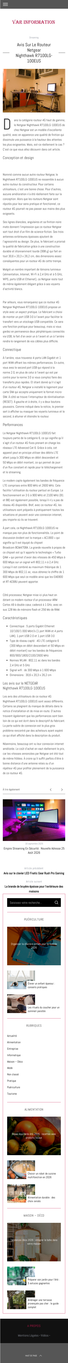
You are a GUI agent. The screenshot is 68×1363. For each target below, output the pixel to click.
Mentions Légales (28, 1335)
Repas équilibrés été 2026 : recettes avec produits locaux (34, 1135)
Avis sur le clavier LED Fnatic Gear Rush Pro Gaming (34, 870)
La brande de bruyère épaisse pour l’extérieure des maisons (34, 886)
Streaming (34, 37)
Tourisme (12, 1094)
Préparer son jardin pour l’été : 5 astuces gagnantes (43, 1281)
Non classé (13, 1074)
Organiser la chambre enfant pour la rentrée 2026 (34, 945)
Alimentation (14, 1042)
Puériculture (13, 1087)
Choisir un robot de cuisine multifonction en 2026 (42, 1175)
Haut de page (31, 1355)
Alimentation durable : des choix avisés (41, 1199)
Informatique (14, 1055)
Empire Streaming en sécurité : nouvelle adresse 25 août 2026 (34, 850)
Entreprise (12, 1049)
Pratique (11, 1081)
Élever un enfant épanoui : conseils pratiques (41, 985)
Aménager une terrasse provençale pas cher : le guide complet (43, 1303)
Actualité (12, 1036)
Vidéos (44, 1335)
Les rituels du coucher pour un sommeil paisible (43, 1009)
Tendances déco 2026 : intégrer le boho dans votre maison (33, 1242)
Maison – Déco (15, 1061)
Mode (10, 1068)
